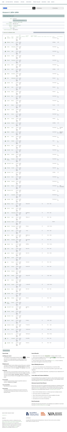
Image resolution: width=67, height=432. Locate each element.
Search (52, 1)
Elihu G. (8, 69)
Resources (44, 1)
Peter (8, 212)
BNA (7, 427)
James (8, 87)
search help (6, 350)
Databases (16, 1)
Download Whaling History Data (41, 405)
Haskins (12, 275)
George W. (9, 163)
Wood (12, 42)
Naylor (12, 91)
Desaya (12, 302)
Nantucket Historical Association (9, 422)
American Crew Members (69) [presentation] (9, 32)
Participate (28, 1)
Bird (12, 190)
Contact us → (4, 415)
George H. (9, 172)
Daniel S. (8, 82)
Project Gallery (36, 1)
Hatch (12, 127)
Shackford (13, 239)
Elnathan (8, 181)
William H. (8, 42)
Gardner (12, 140)
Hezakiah (8, 199)
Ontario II (15, 26)
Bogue (12, 185)
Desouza (12, 158)
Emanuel (8, 149)
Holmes (12, 118)
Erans (12, 145)
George (8, 55)
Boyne (12, 329)
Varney (12, 208)
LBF (15, 426)
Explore (22, 1)
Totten (8, 46)
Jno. (7, 338)
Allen (12, 199)
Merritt (12, 100)
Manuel (8, 109)
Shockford (13, 73)
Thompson (13, 60)
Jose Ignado (8, 303)
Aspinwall (13, 338)
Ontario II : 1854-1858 (18, 22)
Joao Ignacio (8, 159)
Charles (8, 51)
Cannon (12, 324)
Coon (12, 172)
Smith (12, 64)
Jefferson (8, 37)
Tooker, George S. (17, 25)
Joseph (8, 100)
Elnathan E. (9, 324)
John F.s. (8, 64)
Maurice (8, 145)
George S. (9, 221)
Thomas (8, 91)
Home (3, 1)
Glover (12, 136)
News (49, 1)
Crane (12, 163)
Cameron (13, 181)
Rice (12, 82)
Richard (8, 60)
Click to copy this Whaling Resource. (19, 20)
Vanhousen (13, 46)
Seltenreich (13, 78)
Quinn (12, 87)
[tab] (18, 32)
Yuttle (12, 37)
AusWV (16, 427)
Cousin (12, 311)
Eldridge (12, 154)
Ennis (12, 293)
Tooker (12, 55)
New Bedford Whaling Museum (16, 421)
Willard (8, 275)
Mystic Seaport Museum (6, 421)
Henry (8, 136)
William (8, 73)
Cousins (12, 167)
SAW (6, 426)
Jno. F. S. (8, 230)
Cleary (12, 176)
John (8, 78)
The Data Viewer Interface (54, 389)
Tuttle (12, 51)
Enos (12, 149)
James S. (8, 284)
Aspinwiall (13, 194)
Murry (12, 96)
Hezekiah (8, 342)
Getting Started (9, 1)
